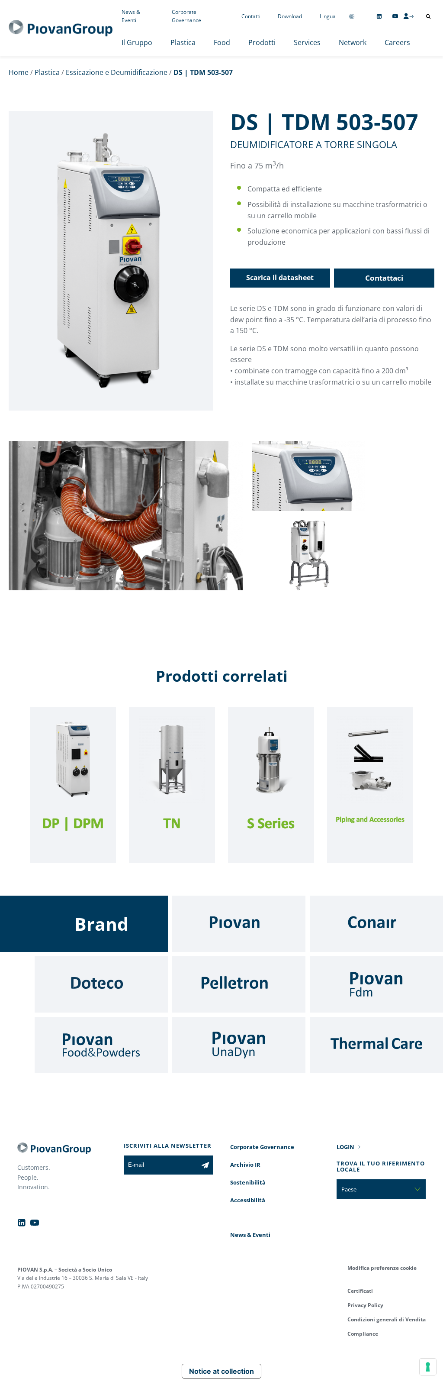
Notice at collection (221, 1371)
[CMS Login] (408, 16)
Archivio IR (245, 1164)
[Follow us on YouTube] (395, 16)
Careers (397, 42)
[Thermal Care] (376, 1045)
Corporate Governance (186, 16)
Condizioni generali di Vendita (386, 1319)
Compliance (362, 1333)
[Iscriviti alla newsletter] (205, 1165)
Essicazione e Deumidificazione (116, 72)
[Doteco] (101, 984)
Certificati (360, 1291)
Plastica (183, 42)
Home (19, 72)
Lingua (328, 16)
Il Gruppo (137, 42)
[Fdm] (376, 984)
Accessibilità (247, 1200)
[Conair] (376, 924)
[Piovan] (238, 924)
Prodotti (262, 42)
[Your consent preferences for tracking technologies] (428, 1367)
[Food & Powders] (101, 1045)
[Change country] (352, 16)
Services (307, 42)
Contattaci (384, 278)
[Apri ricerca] (428, 16)
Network (352, 42)
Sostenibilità (248, 1182)
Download (290, 16)
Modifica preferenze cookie (382, 1268)
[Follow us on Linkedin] (379, 16)
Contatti (250, 16)
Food (222, 42)
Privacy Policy (365, 1305)
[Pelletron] (238, 984)
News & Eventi (131, 16)
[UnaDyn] (238, 1045)
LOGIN (345, 1147)
